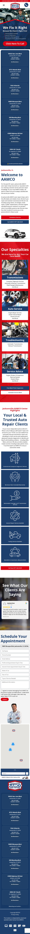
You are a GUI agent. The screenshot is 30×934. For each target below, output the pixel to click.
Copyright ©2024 (15, 912)
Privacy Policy (15, 914)
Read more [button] (6, 616)
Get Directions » (15, 62)
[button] (3, 5)
